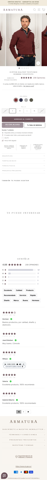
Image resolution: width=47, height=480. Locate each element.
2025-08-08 (9, 355)
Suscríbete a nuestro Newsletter (23, 429)
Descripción (7, 156)
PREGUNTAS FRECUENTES (23, 440)
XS (5, 111)
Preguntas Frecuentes (11, 170)
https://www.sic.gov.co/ (23, 466)
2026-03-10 (8, 336)
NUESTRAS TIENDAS (23, 445)
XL (34, 111)
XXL (42, 111)
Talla (23, 106)
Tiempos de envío (9, 160)
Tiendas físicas (8, 165)
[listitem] (16, 100)
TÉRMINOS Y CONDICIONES (23, 434)
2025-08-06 (9, 396)
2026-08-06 (9, 315)
